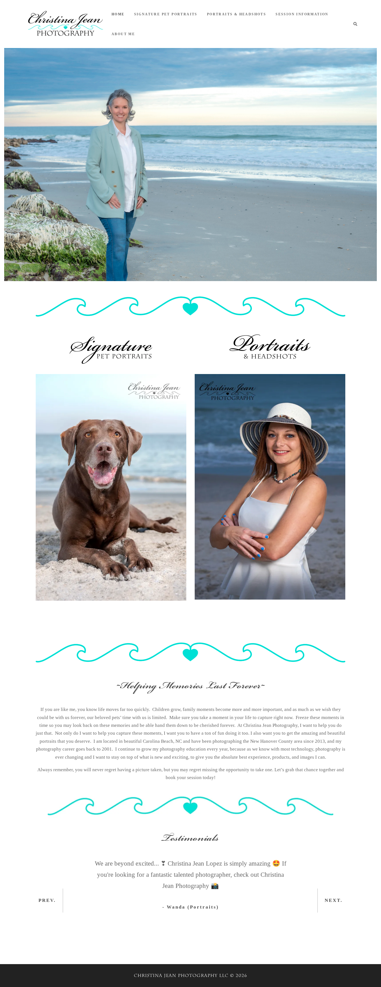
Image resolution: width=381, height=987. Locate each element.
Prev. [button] (47, 900)
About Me (123, 34)
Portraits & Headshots (236, 14)
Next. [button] (334, 900)
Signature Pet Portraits (165, 14)
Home (118, 14)
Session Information (302, 14)
